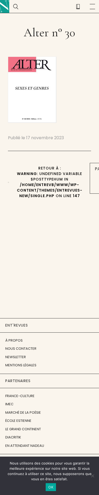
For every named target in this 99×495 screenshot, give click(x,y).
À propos (14, 340)
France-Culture (20, 395)
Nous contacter (20, 348)
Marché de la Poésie (23, 412)
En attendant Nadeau (24, 445)
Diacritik (13, 437)
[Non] (92, 475)
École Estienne (18, 420)
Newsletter (15, 356)
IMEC (9, 404)
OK (50, 487)
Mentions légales (20, 365)
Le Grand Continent (23, 429)
